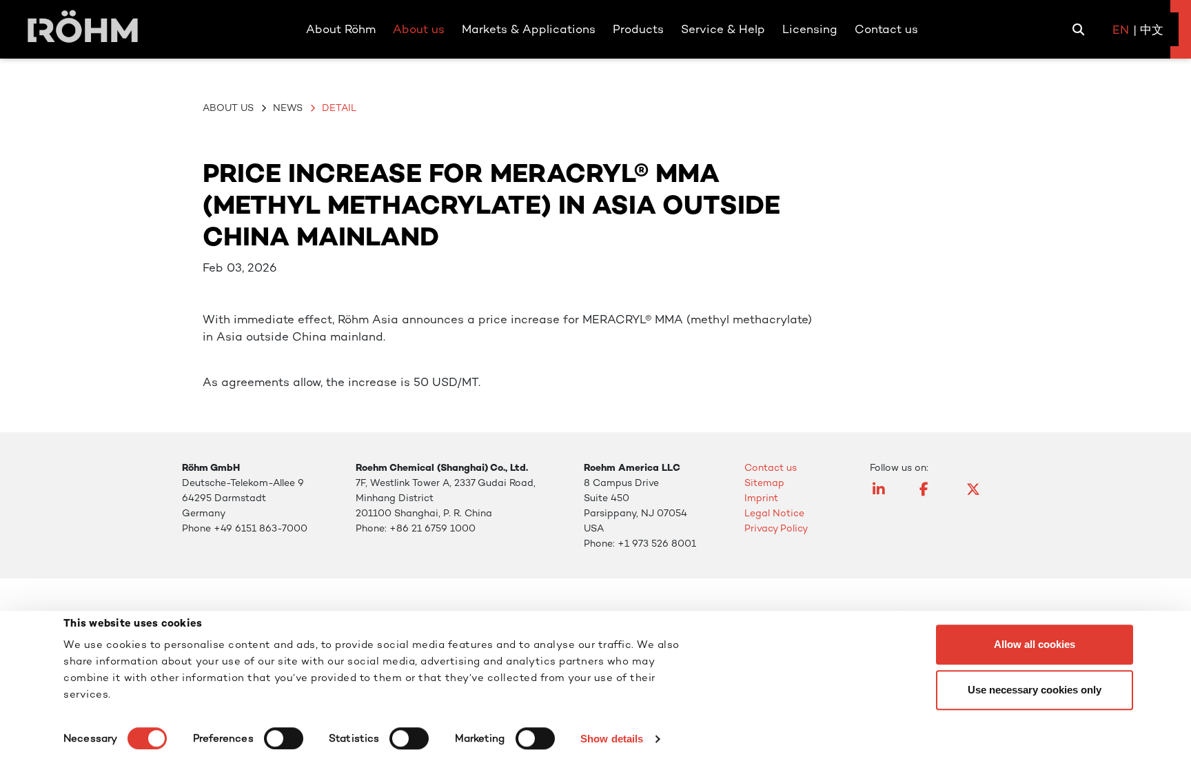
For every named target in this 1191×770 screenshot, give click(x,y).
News (288, 107)
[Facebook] (933, 495)
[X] (980, 495)
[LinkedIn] (886, 495)
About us (228, 107)
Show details (611, 738)
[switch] (283, 738)
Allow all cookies (1034, 644)
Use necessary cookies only (1034, 690)
